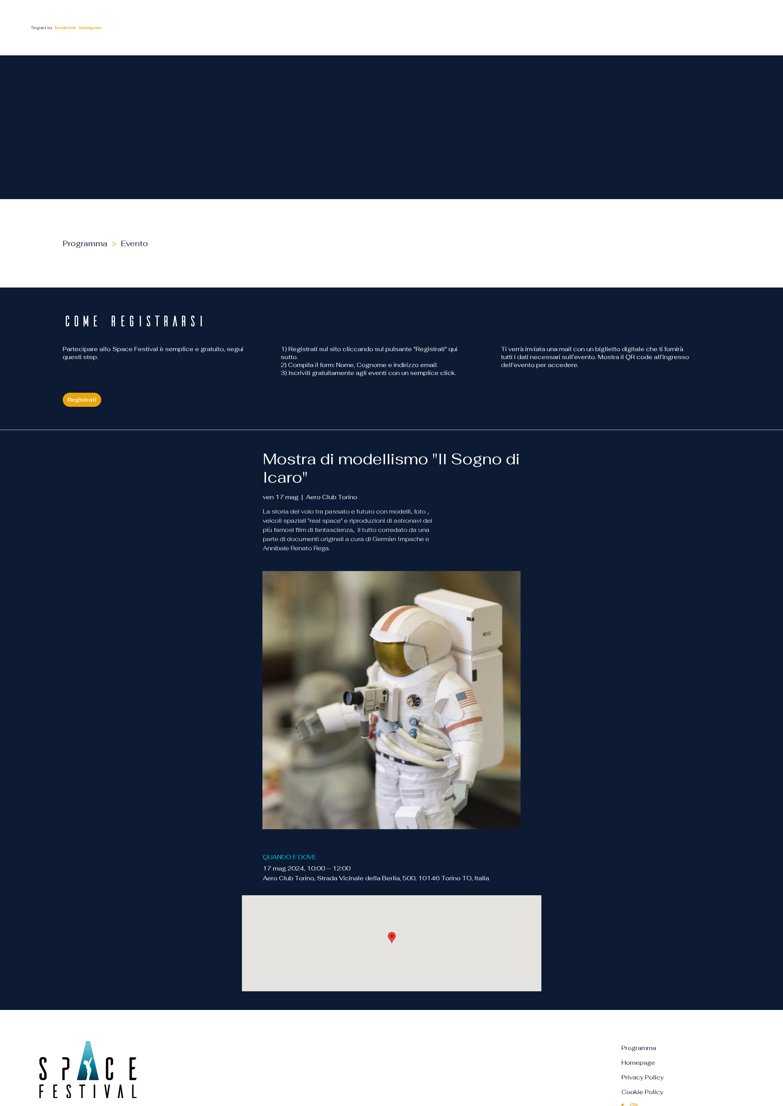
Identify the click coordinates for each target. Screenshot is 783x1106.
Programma (639, 1048)
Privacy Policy (643, 1077)
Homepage (638, 1063)
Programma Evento (107, 243)
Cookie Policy (642, 1092)
